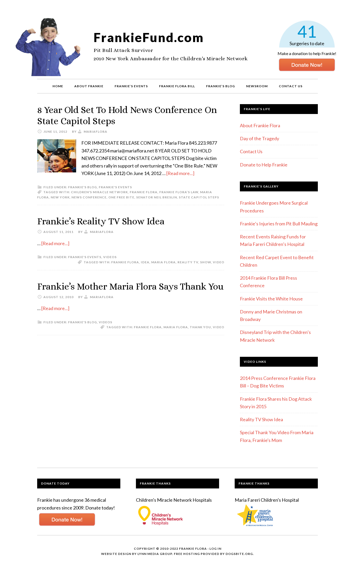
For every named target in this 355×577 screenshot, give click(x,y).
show (205, 262)
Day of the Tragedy (259, 138)
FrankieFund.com (149, 37)
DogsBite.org (239, 554)
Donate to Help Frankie (263, 164)
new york (60, 197)
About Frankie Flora (260, 125)
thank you (200, 327)
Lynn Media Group (154, 554)
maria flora (163, 262)
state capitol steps (199, 197)
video (218, 262)
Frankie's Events (115, 187)
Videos (110, 257)
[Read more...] (180, 173)
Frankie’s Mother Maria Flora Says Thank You (130, 286)
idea (145, 262)
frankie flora (143, 192)
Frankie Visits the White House (271, 298)
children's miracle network (99, 192)
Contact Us (251, 151)
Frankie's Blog (82, 187)
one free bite (121, 197)
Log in (215, 549)
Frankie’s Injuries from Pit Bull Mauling (279, 223)
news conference (89, 197)
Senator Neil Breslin (156, 197)
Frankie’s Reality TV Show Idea (101, 221)
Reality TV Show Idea (261, 419)
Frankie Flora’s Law (178, 192)
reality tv (188, 262)
